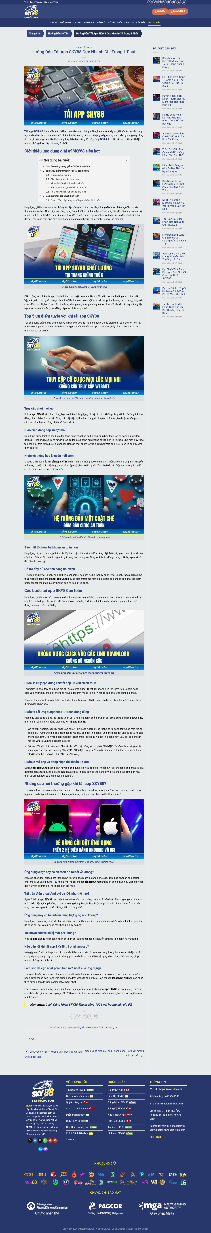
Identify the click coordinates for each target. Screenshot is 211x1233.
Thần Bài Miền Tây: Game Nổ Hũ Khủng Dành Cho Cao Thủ (173, 152)
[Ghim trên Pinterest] (89, 1016)
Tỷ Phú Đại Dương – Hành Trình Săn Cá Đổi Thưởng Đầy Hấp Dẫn (173, 309)
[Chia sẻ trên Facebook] (73, 1016)
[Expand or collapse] (127, 160)
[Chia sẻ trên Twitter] (78, 1016)
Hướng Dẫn (154, 22)
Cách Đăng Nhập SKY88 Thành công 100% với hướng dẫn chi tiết (88, 1004)
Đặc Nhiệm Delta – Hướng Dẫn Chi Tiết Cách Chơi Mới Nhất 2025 (173, 186)
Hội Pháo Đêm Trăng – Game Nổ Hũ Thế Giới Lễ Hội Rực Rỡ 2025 (173, 82)
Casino (78, 22)
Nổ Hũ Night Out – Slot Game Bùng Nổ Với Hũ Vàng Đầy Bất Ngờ (173, 204)
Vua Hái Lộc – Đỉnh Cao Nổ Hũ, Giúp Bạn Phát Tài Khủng (173, 136)
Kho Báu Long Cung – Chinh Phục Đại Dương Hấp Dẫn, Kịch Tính (174, 239)
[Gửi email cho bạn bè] (84, 1016)
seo (99, 61)
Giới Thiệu (123, 22)
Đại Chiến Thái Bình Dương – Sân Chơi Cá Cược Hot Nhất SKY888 (174, 274)
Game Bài (89, 22)
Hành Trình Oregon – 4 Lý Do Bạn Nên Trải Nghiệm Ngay (173, 168)
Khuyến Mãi (138, 22)
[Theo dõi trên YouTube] (174, 2)
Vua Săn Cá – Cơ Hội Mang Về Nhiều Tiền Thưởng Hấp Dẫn (173, 256)
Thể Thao (65, 22)
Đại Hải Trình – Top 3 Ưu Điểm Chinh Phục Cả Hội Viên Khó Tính (174, 291)
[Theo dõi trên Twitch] (184, 2)
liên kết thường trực (109, 1027)
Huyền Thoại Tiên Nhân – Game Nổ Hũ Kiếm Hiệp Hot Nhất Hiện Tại (173, 100)
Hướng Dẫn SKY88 (58, 33)
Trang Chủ (34, 33)
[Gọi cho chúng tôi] (164, 2)
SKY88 (53, 22)
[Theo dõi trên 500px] (179, 2)
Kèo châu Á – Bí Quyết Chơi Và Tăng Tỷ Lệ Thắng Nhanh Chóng (173, 63)
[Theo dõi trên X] (149, 2)
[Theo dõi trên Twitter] (154, 2)
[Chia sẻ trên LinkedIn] (95, 1016)
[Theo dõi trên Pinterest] (169, 2)
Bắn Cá (101, 22)
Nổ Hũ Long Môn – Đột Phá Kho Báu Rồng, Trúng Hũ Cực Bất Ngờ (173, 119)
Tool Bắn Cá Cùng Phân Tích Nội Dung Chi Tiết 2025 (173, 221)
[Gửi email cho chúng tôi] (159, 2)
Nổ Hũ (111, 22)
